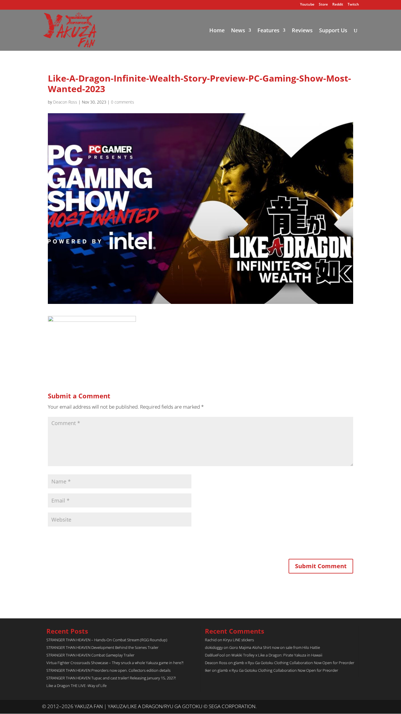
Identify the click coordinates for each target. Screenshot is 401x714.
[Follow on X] (342, 706)
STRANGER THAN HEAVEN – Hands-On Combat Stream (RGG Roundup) (106, 639)
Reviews (302, 31)
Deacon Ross (65, 102)
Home (217, 31)
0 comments (122, 102)
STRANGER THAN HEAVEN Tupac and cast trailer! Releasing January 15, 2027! (111, 678)
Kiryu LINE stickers (238, 639)
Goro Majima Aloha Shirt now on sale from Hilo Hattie (274, 647)
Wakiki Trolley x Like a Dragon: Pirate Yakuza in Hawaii (276, 655)
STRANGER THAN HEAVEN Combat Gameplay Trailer (90, 655)
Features (268, 31)
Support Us (333, 31)
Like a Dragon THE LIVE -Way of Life (76, 685)
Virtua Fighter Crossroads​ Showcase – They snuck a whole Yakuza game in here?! (114, 662)
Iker (208, 670)
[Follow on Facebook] (354, 706)
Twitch (353, 5)
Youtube (307, 5)
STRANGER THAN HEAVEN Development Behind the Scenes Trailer (102, 647)
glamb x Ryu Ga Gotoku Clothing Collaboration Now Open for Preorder (294, 662)
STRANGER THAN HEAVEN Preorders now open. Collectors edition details (108, 670)
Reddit (337, 5)
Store (323, 5)
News (238, 31)
